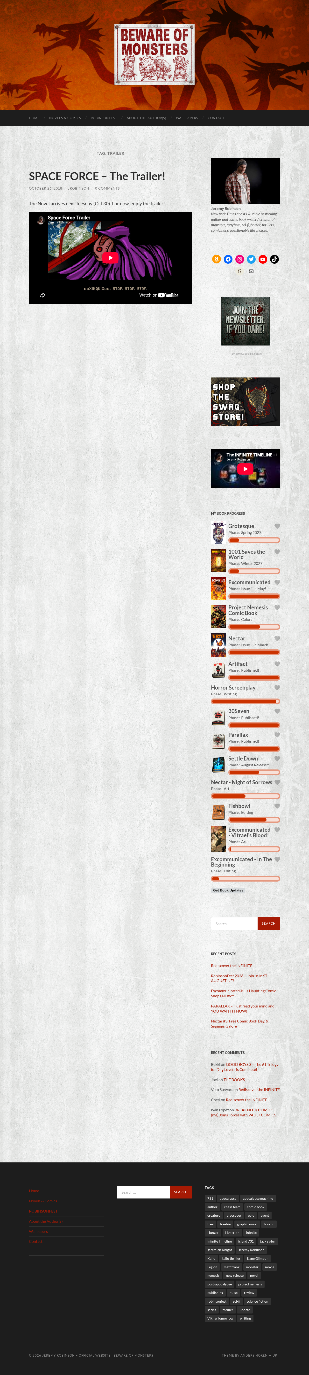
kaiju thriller (231, 1258)
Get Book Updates (228, 890)
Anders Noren (254, 1355)
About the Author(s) (146, 118)
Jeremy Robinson (251, 1250)
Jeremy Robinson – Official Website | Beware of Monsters (97, 1355)
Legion (212, 1267)
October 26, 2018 (45, 188)
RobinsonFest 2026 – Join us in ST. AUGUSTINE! (239, 978)
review (249, 1293)
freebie (225, 1224)
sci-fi (236, 1301)
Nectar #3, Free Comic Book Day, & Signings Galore (239, 1023)
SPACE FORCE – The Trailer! (97, 176)
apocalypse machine (258, 1198)
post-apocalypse (219, 1284)
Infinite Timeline (219, 1241)
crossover (234, 1215)
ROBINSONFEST (104, 118)
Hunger (213, 1232)
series (211, 1310)
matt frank (231, 1267)
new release (235, 1275)
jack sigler (267, 1241)
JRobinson (78, 188)
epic (251, 1215)
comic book (255, 1207)
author (212, 1207)
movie (269, 1267)
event (265, 1215)
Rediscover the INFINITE (231, 965)
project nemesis (250, 1284)
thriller (228, 1310)
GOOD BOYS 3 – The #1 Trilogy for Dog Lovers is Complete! (244, 1067)
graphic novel (247, 1224)
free (210, 1224)
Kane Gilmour (257, 1258)
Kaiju (211, 1258)
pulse (234, 1293)
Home (34, 118)
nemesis (213, 1275)
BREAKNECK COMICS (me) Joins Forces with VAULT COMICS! (244, 1112)
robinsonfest (216, 1301)
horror (269, 1224)
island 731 (246, 1241)
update (245, 1310)
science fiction (257, 1301)
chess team (232, 1207)
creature (213, 1215)
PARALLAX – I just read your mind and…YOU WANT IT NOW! (244, 1008)
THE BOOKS (234, 1079)
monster (252, 1267)
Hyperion (232, 1232)
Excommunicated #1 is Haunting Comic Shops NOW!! (243, 993)
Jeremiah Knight (219, 1250)
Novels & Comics (65, 118)
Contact (216, 118)
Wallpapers (187, 118)
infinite (251, 1232)
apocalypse (228, 1198)
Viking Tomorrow (220, 1318)
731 (210, 1198)
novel (254, 1275)
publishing (215, 1293)
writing (245, 1318)
